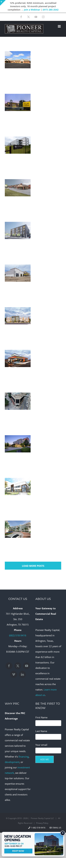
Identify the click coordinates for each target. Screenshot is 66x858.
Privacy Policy (42, 823)
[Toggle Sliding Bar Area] (3, 3)
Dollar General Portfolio (17, 110)
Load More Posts (33, 565)
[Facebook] (8, 665)
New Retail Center (17, 281)
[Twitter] (17, 665)
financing (24, 756)
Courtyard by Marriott (17, 324)
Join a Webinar (32, 9)
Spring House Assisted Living (17, 192)
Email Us (56, 827)
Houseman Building (17, 409)
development (12, 762)
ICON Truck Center (17, 494)
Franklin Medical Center (17, 64)
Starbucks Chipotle (17, 366)
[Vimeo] (13, 674)
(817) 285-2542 (50, 9)
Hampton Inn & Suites (17, 452)
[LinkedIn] (22, 674)
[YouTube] (26, 665)
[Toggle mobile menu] (59, 26)
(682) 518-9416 (17, 635)
